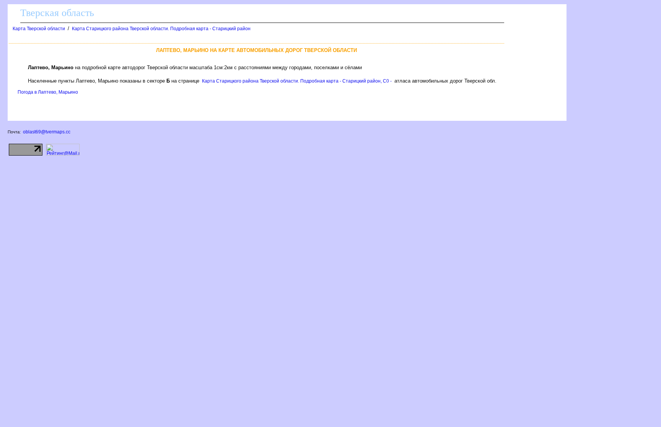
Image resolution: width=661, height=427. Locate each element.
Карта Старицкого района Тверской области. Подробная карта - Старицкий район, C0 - (297, 81)
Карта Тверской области (39, 28)
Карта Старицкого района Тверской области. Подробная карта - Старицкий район (161, 28)
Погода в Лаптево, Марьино (48, 92)
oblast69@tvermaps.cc (46, 132)
